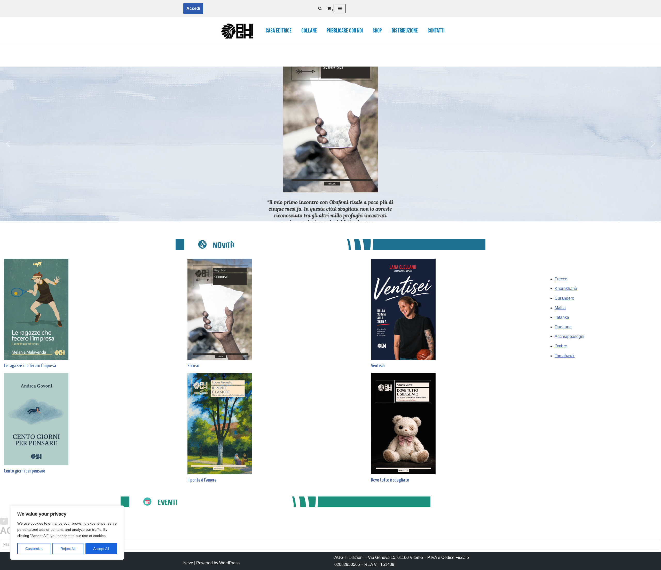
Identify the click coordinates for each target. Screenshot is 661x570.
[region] (67, 533)
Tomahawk (565, 356)
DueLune (563, 327)
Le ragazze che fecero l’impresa (30, 365)
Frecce (561, 279)
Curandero (564, 298)
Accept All (101, 549)
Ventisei (378, 365)
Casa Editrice (279, 30)
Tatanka (562, 317)
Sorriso (193, 365)
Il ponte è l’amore (201, 480)
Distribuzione (405, 30)
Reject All (67, 549)
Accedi (193, 8)
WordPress (229, 563)
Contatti (436, 30)
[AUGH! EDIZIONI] (236, 31)
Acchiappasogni (569, 336)
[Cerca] (320, 8)
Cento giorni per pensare (24, 471)
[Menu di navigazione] (340, 8)
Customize (34, 549)
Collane (309, 30)
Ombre (561, 346)
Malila (560, 308)
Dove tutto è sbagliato (390, 480)
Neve (188, 563)
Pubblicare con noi (345, 30)
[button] (8, 144)
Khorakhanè (566, 288)
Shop (377, 30)
